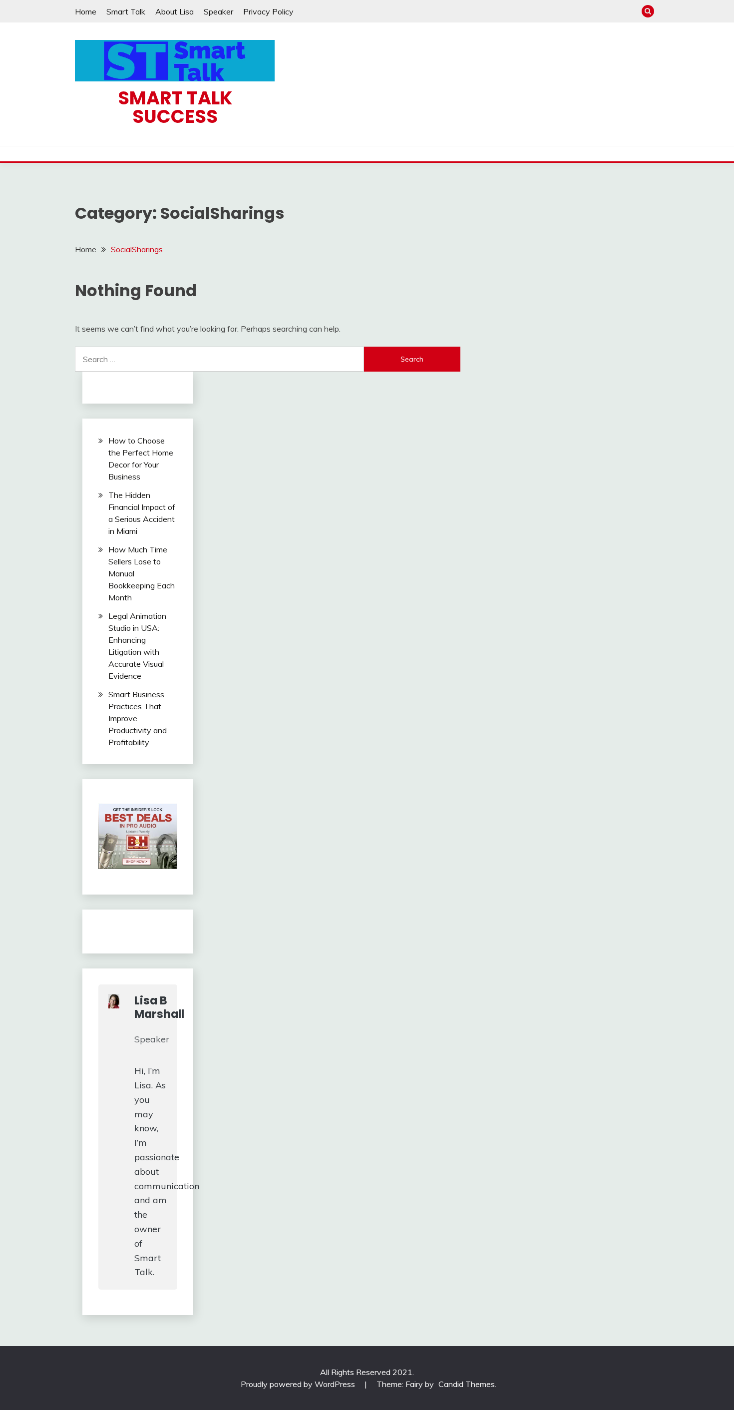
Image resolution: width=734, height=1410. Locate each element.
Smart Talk (125, 11)
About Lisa (174, 11)
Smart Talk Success (175, 107)
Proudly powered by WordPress (299, 1384)
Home (85, 11)
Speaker (218, 11)
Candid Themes (466, 1384)
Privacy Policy (268, 11)
